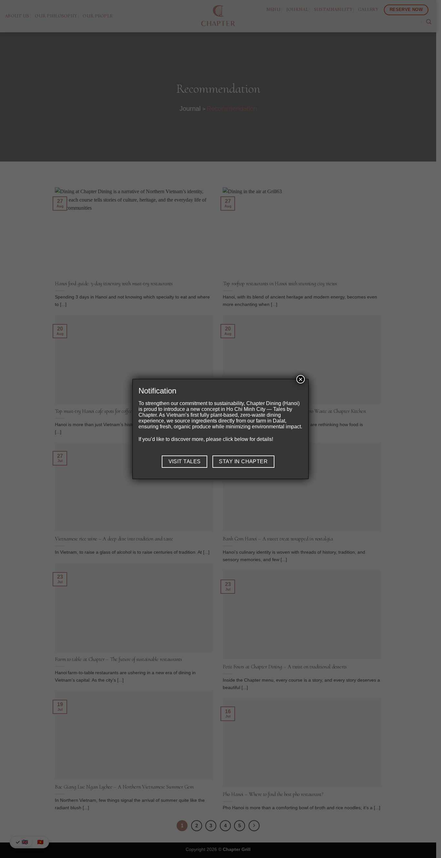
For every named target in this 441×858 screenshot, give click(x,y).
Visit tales (185, 461)
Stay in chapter (243, 461)
